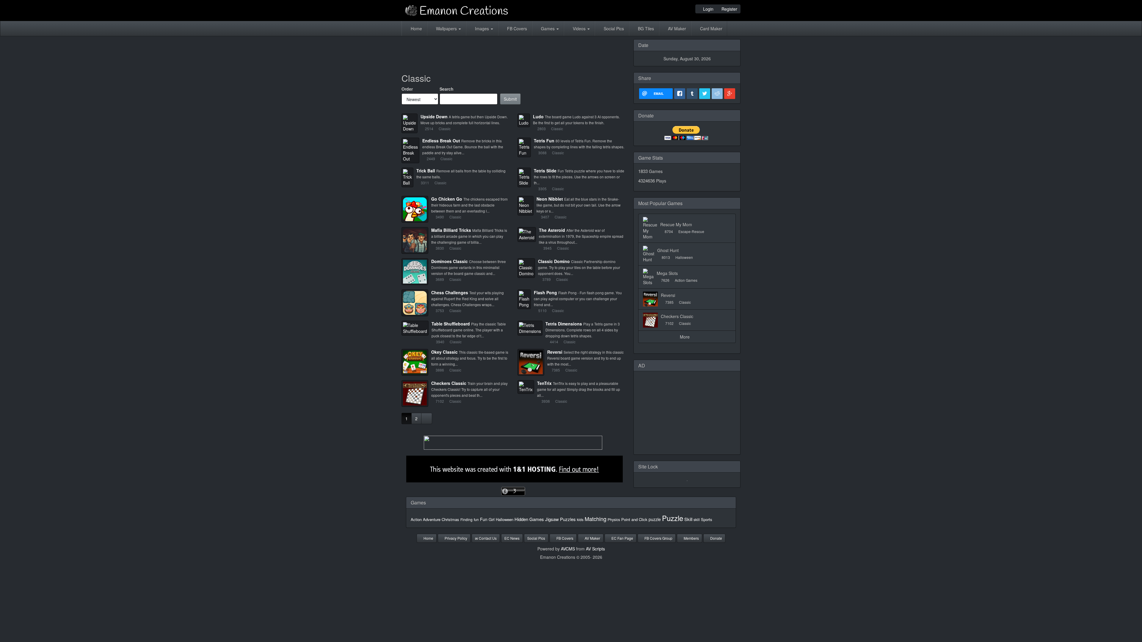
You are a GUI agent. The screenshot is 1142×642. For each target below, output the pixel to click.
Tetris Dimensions (563, 324)
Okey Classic (444, 352)
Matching (595, 519)
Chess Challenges (449, 292)
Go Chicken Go (446, 199)
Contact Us (487, 538)
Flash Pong (545, 292)
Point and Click (634, 519)
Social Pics (613, 29)
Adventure (431, 519)
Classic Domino (554, 261)
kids (580, 519)
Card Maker (710, 29)
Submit (510, 99)
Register (728, 9)
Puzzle (672, 518)
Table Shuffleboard (451, 324)
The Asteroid (552, 230)
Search (447, 89)
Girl (492, 519)
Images (482, 29)
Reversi (554, 352)
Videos (579, 29)
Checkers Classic (448, 383)
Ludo (538, 116)
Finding (466, 519)
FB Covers (516, 29)
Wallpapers (446, 29)
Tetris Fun (544, 141)
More (685, 337)
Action (416, 519)
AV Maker (676, 29)
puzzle (655, 519)
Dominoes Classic (449, 261)
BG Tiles (645, 29)
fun (476, 519)
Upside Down (434, 116)
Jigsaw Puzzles (560, 519)
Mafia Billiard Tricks (451, 230)
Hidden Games (529, 519)
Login (707, 9)
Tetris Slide (545, 171)
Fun (483, 519)
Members (691, 538)
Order (407, 89)
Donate (715, 538)
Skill (688, 519)
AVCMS (568, 549)
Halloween (504, 519)
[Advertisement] (513, 52)
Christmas (450, 519)
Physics (614, 519)
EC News (512, 538)
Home (416, 29)
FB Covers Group (658, 538)
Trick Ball (425, 171)
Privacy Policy (455, 538)
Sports (706, 519)
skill (697, 519)
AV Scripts (595, 549)
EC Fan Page (622, 538)
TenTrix (544, 383)
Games (548, 29)
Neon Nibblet (550, 199)
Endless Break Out (441, 141)
